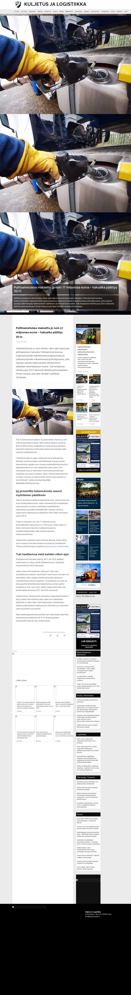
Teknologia (78, 11)
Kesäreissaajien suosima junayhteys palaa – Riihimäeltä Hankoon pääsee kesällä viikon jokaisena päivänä (94, 526)
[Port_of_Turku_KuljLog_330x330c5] (88, 577)
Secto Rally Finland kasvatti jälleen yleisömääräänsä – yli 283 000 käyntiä (87, 820)
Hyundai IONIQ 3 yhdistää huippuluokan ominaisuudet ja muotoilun (86, 678)
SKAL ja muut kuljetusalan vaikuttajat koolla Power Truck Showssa (86, 741)
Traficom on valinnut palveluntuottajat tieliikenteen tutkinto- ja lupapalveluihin (82, 390)
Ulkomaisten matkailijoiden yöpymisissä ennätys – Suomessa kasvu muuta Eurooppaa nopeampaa (82, 552)
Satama (61, 11)
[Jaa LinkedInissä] (57, 638)
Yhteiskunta (105, 11)
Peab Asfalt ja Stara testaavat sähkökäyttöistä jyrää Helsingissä (43, 734)
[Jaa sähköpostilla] (64, 638)
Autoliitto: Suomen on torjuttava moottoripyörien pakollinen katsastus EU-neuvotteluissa (88, 661)
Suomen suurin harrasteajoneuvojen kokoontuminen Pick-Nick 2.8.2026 (82, 526)
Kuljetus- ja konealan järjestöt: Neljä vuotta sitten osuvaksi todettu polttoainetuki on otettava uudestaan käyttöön (26, 705)
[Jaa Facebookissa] (50, 638)
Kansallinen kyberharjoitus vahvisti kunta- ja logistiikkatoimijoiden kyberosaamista (87, 805)
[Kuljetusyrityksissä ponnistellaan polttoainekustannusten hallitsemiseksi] (88, 336)
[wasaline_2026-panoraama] (42, 663)
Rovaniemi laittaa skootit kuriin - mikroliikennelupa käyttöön (82, 417)
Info (126, 11)
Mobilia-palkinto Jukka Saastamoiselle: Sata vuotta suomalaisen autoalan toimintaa (94, 551)
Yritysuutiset (95, 11)
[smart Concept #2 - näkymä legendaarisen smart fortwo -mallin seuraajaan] (95, 407)
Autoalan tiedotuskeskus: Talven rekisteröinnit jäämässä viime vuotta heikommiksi (64, 704)
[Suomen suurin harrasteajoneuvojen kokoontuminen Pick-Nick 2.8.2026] (82, 515)
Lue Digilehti (88, 641)
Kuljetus (24, 11)
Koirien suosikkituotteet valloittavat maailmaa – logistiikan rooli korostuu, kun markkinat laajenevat (88, 768)
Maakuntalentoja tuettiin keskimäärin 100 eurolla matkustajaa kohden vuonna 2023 (44, 705)
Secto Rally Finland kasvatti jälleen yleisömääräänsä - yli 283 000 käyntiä (87, 503)
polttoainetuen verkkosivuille (56, 546)
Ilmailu (55, 11)
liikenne (39, 11)
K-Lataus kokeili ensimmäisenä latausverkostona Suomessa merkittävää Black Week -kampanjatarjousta (26, 735)
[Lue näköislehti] (88, 451)
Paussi (113, 11)
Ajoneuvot (47, 11)
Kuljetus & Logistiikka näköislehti (89, 646)
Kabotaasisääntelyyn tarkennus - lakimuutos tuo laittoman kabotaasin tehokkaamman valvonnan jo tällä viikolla (94, 391)
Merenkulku (69, 11)
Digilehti (119, 11)
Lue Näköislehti (88, 432)
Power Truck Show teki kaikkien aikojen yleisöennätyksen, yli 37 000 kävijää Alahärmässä (88, 686)
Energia (86, 11)
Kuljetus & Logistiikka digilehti (88, 470)
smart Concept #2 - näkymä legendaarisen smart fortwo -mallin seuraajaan (94, 418)
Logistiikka (32, 11)
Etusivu (17, 11)
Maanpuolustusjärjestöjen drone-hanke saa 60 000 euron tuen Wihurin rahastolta (64, 734)
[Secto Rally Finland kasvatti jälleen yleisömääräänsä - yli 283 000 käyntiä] (88, 490)
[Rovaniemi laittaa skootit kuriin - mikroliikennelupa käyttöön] (82, 407)
